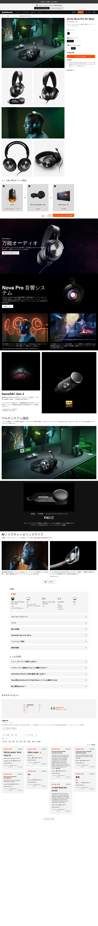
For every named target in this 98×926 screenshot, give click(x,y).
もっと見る (38, 741)
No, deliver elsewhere (56, 8)
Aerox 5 (12, 204)
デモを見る (50, 582)
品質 (10, 741)
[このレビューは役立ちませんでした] (20, 767)
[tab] (74, 12)
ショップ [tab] (17, 12)
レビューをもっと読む (49, 819)
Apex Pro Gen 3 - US (63, 204)
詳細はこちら (8, 307)
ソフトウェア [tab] (25, 12)
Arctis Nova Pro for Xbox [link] (25, 16)
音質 (25, 741)
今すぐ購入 (54, 1)
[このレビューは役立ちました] (18, 767)
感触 (33, 741)
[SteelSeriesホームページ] (8, 12)
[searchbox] (6, 735)
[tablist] (26, 12)
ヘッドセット (14, 16)
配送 (13, 741)
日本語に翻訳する (8, 763)
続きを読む (58, 768)
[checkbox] (4, 186)
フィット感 (4, 741)
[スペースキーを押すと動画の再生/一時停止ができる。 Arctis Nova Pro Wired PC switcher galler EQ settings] (49, 497)
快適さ (28, 741)
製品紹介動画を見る (12, 253)
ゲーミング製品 (5, 16)
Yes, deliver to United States (41, 8)
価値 (21, 741)
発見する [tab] (33, 12)
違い (17, 741)
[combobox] (20, 735)
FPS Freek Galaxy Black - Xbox (37, 204)
